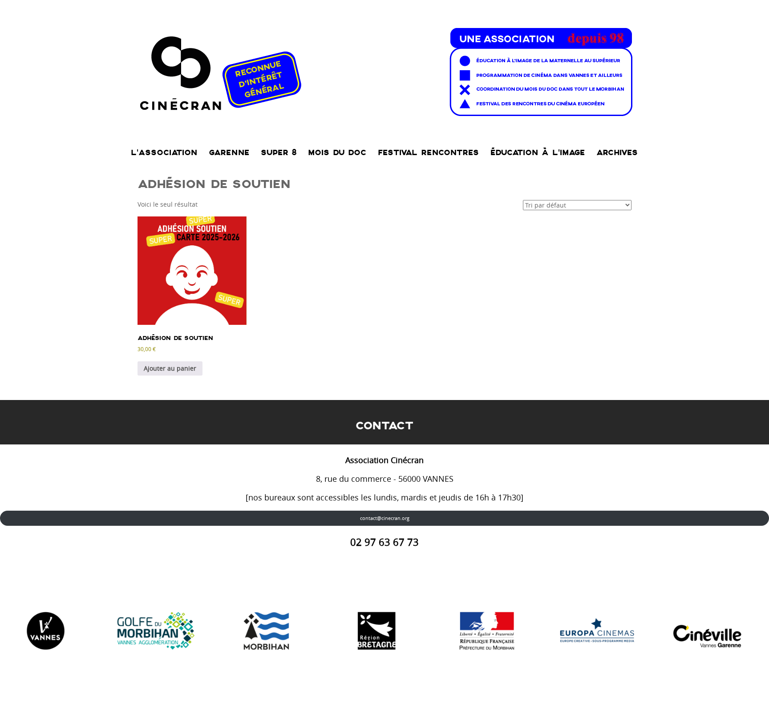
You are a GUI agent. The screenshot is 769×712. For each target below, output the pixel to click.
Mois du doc (337, 153)
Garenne (229, 153)
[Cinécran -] (384, 70)
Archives (617, 153)
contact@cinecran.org (384, 518)
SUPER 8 (278, 153)
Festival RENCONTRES (428, 153)
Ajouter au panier (170, 368)
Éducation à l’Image (537, 153)
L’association (164, 153)
